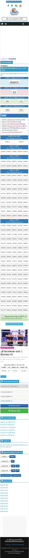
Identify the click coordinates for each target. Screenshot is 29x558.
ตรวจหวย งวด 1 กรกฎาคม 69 (7, 430)
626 (23, 359)
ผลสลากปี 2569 (4, 485)
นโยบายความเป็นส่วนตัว (18, 544)
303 (13, 359)
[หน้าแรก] (2, 24)
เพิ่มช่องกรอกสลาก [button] (15, 406)
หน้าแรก (4, 59)
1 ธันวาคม (7, 359)
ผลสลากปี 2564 (4, 498)
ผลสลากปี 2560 (4, 509)
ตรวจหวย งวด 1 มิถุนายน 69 (7, 435)
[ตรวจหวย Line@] (16, 6)
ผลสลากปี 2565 (4, 495)
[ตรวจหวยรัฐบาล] (14, 12)
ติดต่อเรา (19, 553)
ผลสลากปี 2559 (4, 511)
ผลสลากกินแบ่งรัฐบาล (7, 348)
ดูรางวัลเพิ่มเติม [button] (6, 475)
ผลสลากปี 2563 (4, 501)
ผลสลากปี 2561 (4, 506)
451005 (17, 359)
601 (21, 359)
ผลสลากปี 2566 (4, 493)
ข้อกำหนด (8, 544)
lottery (2, 361)
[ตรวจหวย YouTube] (20, 6)
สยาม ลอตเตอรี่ (17, 357)
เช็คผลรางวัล (15, 411)
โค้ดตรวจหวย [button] (16, 475)
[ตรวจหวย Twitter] (12, 6)
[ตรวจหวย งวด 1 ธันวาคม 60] (14, 337)
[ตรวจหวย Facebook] (8, 6)
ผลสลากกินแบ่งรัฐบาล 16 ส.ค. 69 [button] (14, 324)
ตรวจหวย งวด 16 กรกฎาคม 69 (7, 427)
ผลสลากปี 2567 (4, 490)
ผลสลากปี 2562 (4, 503)
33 (14, 359)
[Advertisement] (14, 41)
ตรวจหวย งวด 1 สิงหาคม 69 (7, 424)
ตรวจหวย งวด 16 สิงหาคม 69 (7, 422)
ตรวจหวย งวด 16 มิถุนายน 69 (7, 432)
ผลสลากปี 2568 (4, 487)
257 (10, 359)
